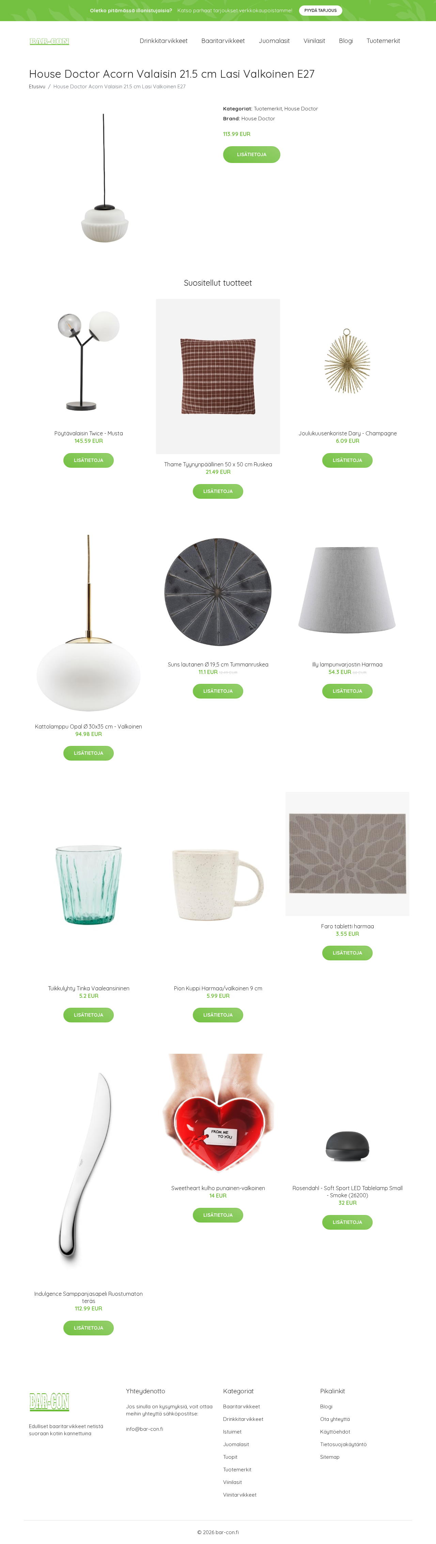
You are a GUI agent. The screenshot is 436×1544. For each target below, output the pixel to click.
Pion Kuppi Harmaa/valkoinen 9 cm (218, 988)
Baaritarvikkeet (223, 41)
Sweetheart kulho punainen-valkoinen (218, 1188)
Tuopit (230, 1457)
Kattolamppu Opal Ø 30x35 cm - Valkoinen (88, 726)
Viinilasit (314, 41)
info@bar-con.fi (144, 1429)
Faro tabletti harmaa (347, 926)
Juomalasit (274, 41)
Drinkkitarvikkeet (164, 41)
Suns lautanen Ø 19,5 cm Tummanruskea (218, 664)
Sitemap (330, 1457)
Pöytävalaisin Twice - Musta (88, 433)
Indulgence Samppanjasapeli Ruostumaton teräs (88, 1297)
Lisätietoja (251, 154)
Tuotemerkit (383, 41)
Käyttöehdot (335, 1431)
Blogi (346, 41)
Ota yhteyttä (335, 1419)
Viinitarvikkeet (239, 1494)
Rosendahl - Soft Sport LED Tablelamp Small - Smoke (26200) (348, 1192)
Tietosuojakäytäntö (343, 1444)
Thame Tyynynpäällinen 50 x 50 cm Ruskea (218, 464)
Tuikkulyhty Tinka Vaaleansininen (88, 988)
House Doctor (301, 108)
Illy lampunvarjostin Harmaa (347, 664)
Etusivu (37, 86)
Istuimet (232, 1431)
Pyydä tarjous (321, 10)
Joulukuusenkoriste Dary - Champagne (347, 433)
